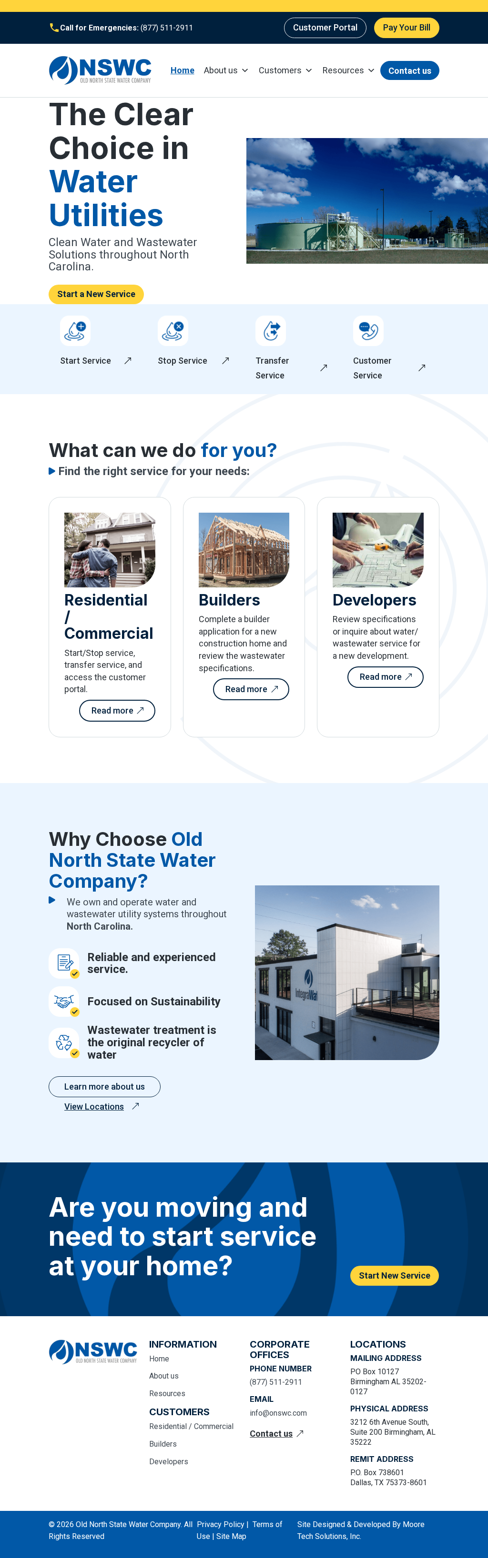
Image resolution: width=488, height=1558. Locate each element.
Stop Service (182, 361)
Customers (280, 70)
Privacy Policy (220, 1524)
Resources (343, 70)
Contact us (409, 71)
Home (182, 70)
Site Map (231, 1536)
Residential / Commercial (191, 1426)
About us (221, 70)
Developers (168, 1461)
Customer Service (372, 368)
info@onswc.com (278, 1413)
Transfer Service (272, 368)
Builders (163, 1444)
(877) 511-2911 (166, 27)
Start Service (85, 361)
